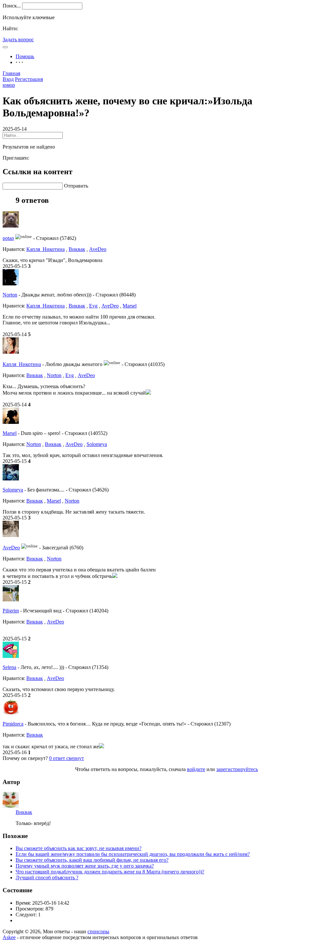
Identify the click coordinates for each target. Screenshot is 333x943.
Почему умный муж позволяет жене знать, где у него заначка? (85, 866)
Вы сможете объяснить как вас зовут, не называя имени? (78, 848)
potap (8, 238)
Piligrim (11, 610)
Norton (10, 294)
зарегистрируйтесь (237, 769)
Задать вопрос (18, 39)
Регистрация (29, 79)
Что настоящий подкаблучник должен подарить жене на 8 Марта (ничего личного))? (110, 871)
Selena (9, 667)
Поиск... (12, 5)
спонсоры (98, 931)
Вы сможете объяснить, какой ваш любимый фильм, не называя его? (92, 860)
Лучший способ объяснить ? (47, 877)
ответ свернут (66, 758)
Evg (93, 305)
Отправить (76, 186)
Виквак (77, 249)
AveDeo (97, 249)
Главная (11, 73)
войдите (196, 769)
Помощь (25, 56)
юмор (9, 85)
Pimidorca (13, 724)
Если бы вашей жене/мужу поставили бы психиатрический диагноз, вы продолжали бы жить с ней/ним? (133, 854)
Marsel (130, 305)
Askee (9, 937)
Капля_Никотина (45, 249)
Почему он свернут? (25, 758)
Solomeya (97, 444)
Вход (8, 79)
